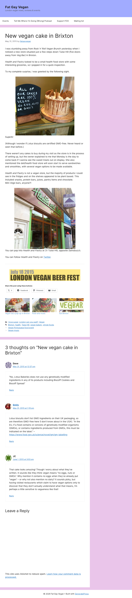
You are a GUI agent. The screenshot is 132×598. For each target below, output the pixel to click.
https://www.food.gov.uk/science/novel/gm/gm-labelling (38, 434)
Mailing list (79, 21)
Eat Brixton (63, 313)
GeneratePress (82, 594)
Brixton (11, 325)
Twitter (47, 257)
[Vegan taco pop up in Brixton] (17, 305)
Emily (16, 405)
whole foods (48, 325)
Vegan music (13, 330)
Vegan (41, 322)
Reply (11, 390)
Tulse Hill (25, 325)
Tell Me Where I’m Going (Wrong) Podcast (33, 21)
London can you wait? (28, 322)
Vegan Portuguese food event (21, 328)
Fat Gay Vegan (16, 7)
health (18, 325)
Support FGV (63, 21)
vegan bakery (36, 325)
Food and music (39, 313)
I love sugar (13, 322)
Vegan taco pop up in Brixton (17, 313)
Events (6, 21)
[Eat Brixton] (71, 305)
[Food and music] (44, 305)
